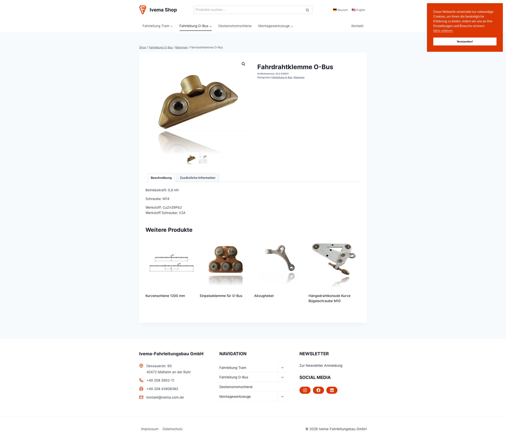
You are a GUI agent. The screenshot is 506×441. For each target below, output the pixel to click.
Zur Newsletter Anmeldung (320, 366)
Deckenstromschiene (235, 26)
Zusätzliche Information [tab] (197, 178)
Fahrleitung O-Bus (281, 77)
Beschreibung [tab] (161, 178)
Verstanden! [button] (465, 41)
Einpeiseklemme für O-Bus (221, 296)
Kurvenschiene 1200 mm (165, 296)
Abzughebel (264, 296)
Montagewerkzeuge (235, 397)
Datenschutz (173, 429)
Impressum (150, 429)
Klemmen (299, 77)
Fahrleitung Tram (232, 368)
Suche (308, 10)
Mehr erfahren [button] (443, 30)
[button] (243, 64)
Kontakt (357, 26)
